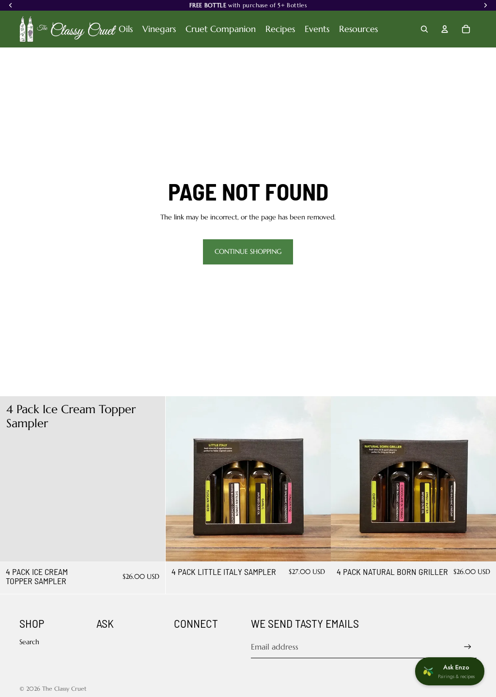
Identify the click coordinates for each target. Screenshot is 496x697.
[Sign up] (468, 647)
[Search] (424, 29)
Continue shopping (248, 251)
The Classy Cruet (64, 688)
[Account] (444, 29)
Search (29, 641)
